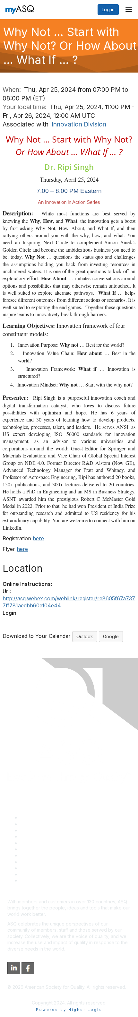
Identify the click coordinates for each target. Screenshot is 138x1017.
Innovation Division (79, 124)
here (38, 538)
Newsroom (31, 880)
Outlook (84, 636)
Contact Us (31, 855)
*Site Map (31, 874)
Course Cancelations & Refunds (53, 862)
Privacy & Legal (36, 824)
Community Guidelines (43, 843)
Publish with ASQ (38, 836)
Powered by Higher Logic (69, 1009)
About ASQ (31, 817)
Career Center (35, 830)
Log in (108, 9)
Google (111, 636)
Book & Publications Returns (50, 849)
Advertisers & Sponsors (45, 868)
